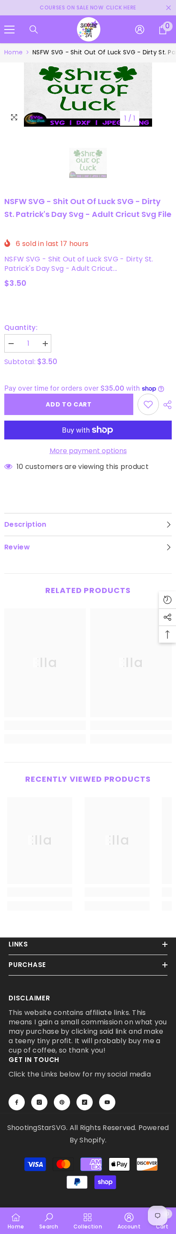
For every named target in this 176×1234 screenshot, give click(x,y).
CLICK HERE (121, 7)
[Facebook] (17, 1102)
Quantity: (21, 327)
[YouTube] (107, 1102)
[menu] (9, 29)
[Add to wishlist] (148, 404)
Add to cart (69, 404)
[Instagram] (39, 1102)
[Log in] (139, 29)
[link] (45, 725)
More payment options (88, 451)
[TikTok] (84, 1102)
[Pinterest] (62, 1102)
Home (13, 52)
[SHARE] (165, 405)
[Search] (34, 29)
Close (168, 8)
